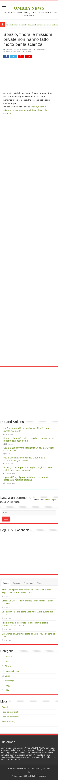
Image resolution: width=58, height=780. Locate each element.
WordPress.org (8, 721)
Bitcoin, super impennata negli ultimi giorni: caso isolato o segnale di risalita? (27, 468)
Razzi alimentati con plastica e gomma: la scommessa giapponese (24, 459)
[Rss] (29, 772)
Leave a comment (13, 51)
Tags (39, 583)
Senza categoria (12, 671)
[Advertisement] (29, 76)
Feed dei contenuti (10, 712)
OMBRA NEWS (29, 8)
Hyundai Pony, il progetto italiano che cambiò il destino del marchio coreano (26, 478)
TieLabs (46, 768)
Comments (28, 583)
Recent (6, 583)
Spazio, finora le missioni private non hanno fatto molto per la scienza (25, 110)
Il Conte (9, 49)
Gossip (8, 661)
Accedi (5, 707)
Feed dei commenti (10, 717)
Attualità (8, 656)
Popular (16, 583)
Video (7, 690)
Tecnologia (41, 49)
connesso (48, 499)
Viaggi (7, 685)
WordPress (24, 768)
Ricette (8, 666)
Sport (7, 676)
